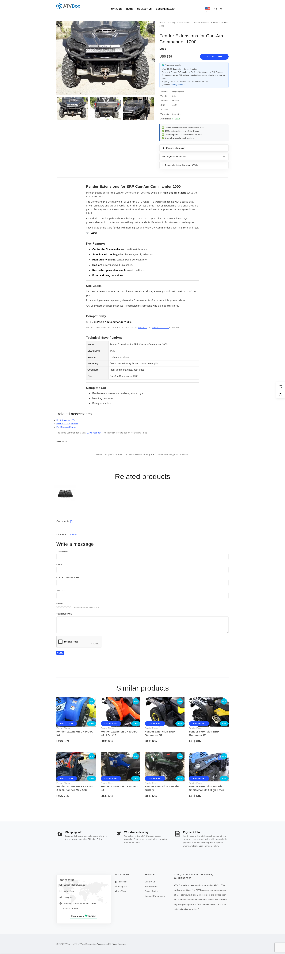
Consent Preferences (155, 896)
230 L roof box (94, 432)
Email (59, 564)
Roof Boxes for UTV (65, 420)
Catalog (116, 9)
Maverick (142, 327)
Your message (64, 614)
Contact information (67, 577)
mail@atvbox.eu (179, 84)
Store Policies (151, 886)
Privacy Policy (151, 891)
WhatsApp (69, 891)
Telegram (68, 897)
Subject (60, 590)
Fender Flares (63, 728)
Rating (60, 603)
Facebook (122, 882)
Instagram (122, 886)
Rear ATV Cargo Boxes (67, 423)
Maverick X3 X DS (160, 327)
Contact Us (144, 9)
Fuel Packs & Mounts (66, 427)
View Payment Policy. (209, 846)
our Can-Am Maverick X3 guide (139, 454)
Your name (62, 551)
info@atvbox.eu (78, 885)
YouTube (121, 891)
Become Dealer (165, 9)
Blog (129, 9)
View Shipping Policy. (93, 839)
